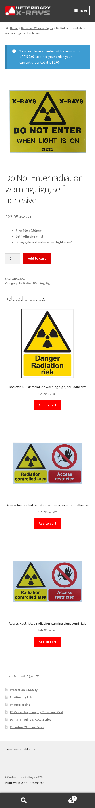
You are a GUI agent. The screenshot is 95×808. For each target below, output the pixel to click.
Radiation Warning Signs (37, 28)
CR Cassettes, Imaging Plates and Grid (36, 712)
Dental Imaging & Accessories (30, 719)
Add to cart (37, 258)
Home (14, 28)
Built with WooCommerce (24, 782)
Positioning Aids (21, 697)
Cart (61, 796)
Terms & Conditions (20, 749)
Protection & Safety (24, 690)
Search (24, 800)
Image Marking (20, 705)
